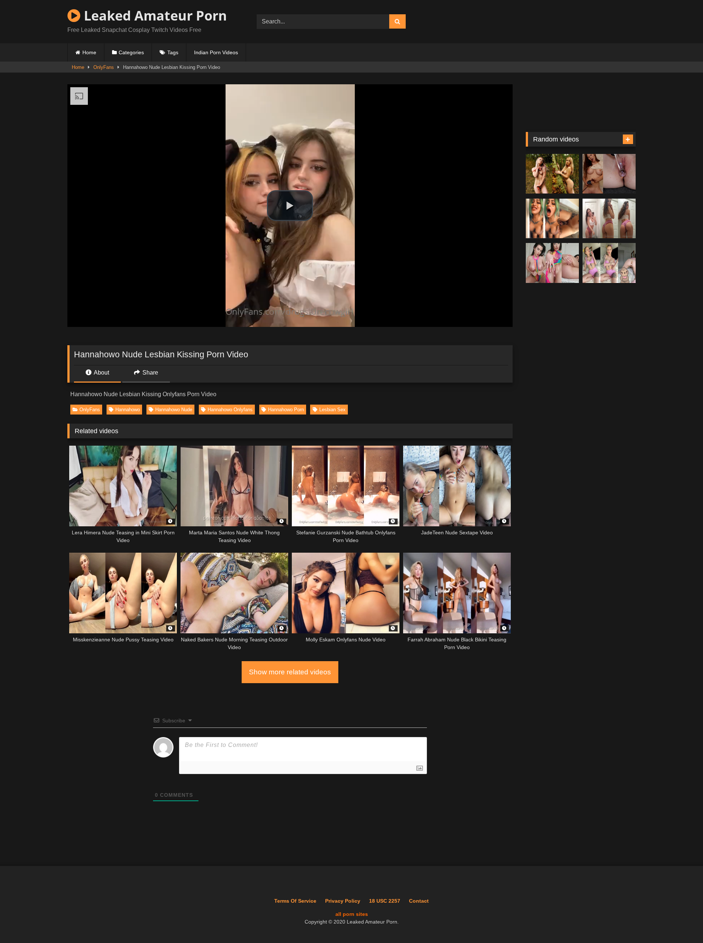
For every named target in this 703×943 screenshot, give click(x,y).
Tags (172, 52)
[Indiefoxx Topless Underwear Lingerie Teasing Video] (609, 219)
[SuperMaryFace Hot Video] (552, 174)
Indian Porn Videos (216, 52)
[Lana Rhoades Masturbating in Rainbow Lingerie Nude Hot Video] (552, 263)
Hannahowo (127, 409)
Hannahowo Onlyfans (230, 409)
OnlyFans (103, 67)
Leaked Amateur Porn (154, 16)
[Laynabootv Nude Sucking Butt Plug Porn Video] (609, 263)
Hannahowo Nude (173, 409)
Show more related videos (290, 672)
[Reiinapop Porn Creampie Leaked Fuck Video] (552, 219)
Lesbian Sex (332, 409)
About (101, 372)
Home (89, 52)
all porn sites (351, 914)
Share (149, 372)
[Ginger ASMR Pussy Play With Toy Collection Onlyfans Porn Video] (609, 174)
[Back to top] (680, 921)
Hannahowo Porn (286, 409)
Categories (131, 52)
